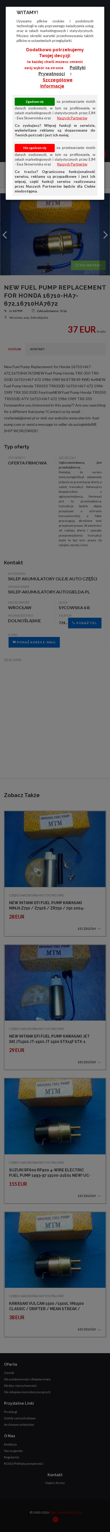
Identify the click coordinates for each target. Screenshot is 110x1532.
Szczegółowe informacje (56, 83)
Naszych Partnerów (72, 118)
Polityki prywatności (61, 70)
